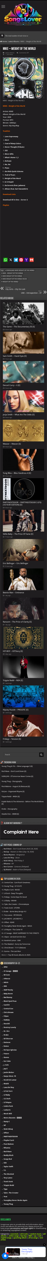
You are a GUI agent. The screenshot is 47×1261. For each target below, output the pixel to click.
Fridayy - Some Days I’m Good (15, 897)
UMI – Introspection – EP (31, 292)
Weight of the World (10, 282)
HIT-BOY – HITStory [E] (13, 651)
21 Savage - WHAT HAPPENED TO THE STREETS (21, 933)
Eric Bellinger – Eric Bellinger (15, 563)
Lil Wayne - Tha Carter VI (13, 930)
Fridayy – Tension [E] (12, 739)
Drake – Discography (9, 809)
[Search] (41, 754)
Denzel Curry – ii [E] (11, 385)
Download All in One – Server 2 (15, 200)
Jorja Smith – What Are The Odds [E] (19, 414)
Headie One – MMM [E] (10, 814)
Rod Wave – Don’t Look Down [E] (14, 771)
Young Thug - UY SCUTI (13, 886)
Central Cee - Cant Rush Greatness (17, 882)
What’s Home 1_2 (11, 157)
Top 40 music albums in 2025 (19, 955)
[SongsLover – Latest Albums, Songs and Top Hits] (23, 14)
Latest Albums (13, 41)
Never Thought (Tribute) (14, 147)
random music (35, 1234)
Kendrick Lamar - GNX (12, 940)
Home (4, 41)
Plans (7, 168)
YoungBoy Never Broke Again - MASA (18, 926)
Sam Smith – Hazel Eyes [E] (15, 356)
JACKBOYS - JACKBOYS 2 (13, 919)
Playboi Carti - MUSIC (12, 890)
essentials (14, 1234)
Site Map (30, 1258)
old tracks (24, 1234)
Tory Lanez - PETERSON (13, 915)
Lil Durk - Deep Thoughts (13, 893)
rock (39, 1236)
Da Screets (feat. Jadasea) (15, 185)
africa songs (33, 1238)
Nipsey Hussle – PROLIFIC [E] (15, 710)
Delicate (8, 161)
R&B (30, 1236)
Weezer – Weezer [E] (12, 444)
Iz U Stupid (9, 182)
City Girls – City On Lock (15, 288)
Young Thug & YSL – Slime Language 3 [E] (17, 766)
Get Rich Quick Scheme (14, 171)
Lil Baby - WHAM (10, 901)
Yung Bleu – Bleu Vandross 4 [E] (17, 473)
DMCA (14, 1258)
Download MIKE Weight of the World (20, 270)
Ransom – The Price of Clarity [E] (17, 622)
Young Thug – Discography (12, 781)
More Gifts (9, 154)
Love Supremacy (11, 136)
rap (34, 1236)
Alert (7, 140)
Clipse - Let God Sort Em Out (15, 937)
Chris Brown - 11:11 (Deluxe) (15, 948)
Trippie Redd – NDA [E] (13, 680)
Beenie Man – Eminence (13, 592)
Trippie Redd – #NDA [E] (11, 796)
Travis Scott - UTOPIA (12, 908)
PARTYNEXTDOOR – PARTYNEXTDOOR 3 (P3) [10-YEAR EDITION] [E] (22, 503)
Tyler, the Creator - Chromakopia (16, 904)
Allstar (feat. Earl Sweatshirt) (16, 189)
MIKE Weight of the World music (14, 279)
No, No (7, 164)
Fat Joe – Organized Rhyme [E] (13, 791)
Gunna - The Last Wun (12, 951)
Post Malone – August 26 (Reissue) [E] (16, 786)
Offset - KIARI (9, 922)
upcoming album (20, 1238)
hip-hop (23, 1236)
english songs (6, 1238)
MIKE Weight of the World (12, 276)
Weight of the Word (13, 178)
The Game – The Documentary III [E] (19, 327)
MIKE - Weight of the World (12, 273)
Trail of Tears (10, 175)
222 (6, 150)
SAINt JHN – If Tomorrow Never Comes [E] (17, 776)
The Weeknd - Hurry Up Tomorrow (17, 944)
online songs (13, 1236)
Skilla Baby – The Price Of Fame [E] (18, 534)
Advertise (21, 1258)
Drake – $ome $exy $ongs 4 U (15, 911)
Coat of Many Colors (13, 143)
